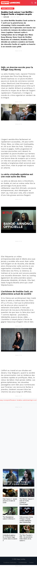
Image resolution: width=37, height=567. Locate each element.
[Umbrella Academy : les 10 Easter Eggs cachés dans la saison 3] (10, 529)
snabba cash (21, 400)
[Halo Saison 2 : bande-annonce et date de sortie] (10, 493)
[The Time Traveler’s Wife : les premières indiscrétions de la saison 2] (27, 529)
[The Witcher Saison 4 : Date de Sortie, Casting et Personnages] (27, 493)
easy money (4, 400)
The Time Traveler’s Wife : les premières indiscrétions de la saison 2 (26, 537)
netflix (10, 400)
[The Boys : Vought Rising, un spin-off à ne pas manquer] (18, 478)
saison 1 (14, 400)
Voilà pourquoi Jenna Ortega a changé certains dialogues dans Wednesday (26, 519)
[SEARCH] (32, 2)
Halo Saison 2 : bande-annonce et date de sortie (10, 500)
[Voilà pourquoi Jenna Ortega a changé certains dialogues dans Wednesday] (27, 511)
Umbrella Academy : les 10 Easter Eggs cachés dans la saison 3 (10, 537)
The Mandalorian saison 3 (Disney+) (9, 518)
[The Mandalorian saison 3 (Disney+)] (10, 511)
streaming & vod (31, 400)
